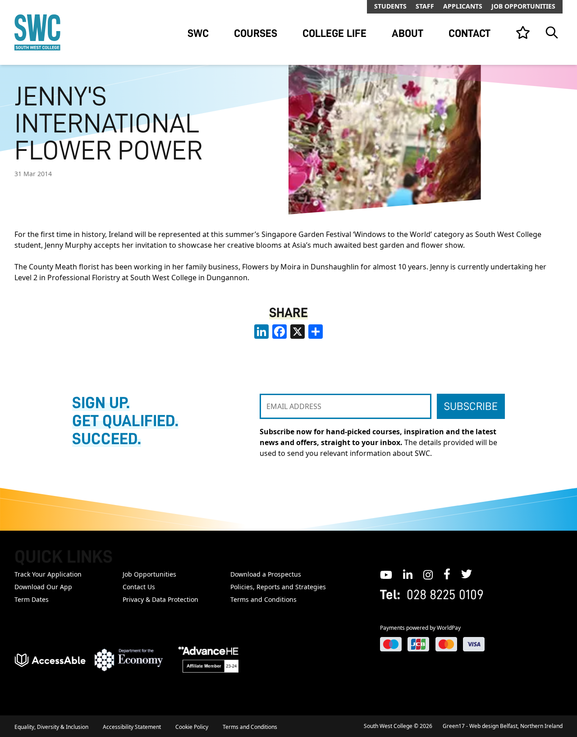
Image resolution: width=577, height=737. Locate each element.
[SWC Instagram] (428, 574)
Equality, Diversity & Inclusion (51, 727)
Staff (425, 6)
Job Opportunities (523, 6)
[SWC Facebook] (447, 574)
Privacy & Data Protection (160, 599)
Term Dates (31, 599)
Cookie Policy (191, 727)
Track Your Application (48, 574)
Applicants (462, 6)
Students (390, 6)
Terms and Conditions (263, 599)
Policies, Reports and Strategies (278, 586)
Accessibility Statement (132, 727)
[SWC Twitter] (466, 574)
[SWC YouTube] (386, 574)
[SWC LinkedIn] (407, 574)
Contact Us (139, 586)
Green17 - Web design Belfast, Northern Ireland (503, 726)
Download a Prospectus (265, 574)
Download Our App (43, 586)
